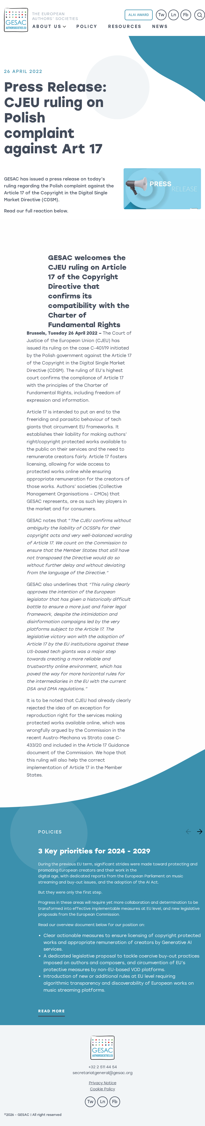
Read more (51, 1011)
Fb (185, 14)
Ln (173, 14)
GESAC (16, 20)
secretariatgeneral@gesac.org (102, 1073)
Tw (161, 14)
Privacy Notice (102, 1083)
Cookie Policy (102, 1089)
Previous (189, 830)
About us (46, 26)
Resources (124, 26)
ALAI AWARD (138, 15)
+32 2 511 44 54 (102, 1067)
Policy (86, 26)
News (160, 26)
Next (198, 830)
